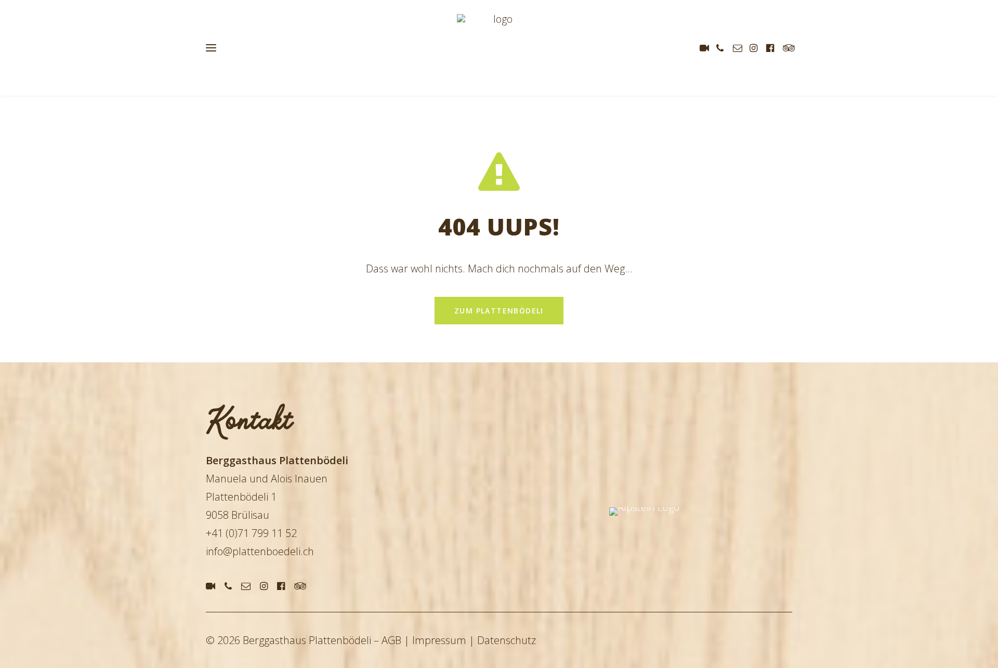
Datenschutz (506, 640)
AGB (391, 640)
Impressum (439, 640)
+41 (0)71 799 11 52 (251, 533)
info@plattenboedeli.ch (260, 551)
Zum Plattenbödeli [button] (499, 311)
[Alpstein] (682, 550)
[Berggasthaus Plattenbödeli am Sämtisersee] (499, 48)
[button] (706, 48)
